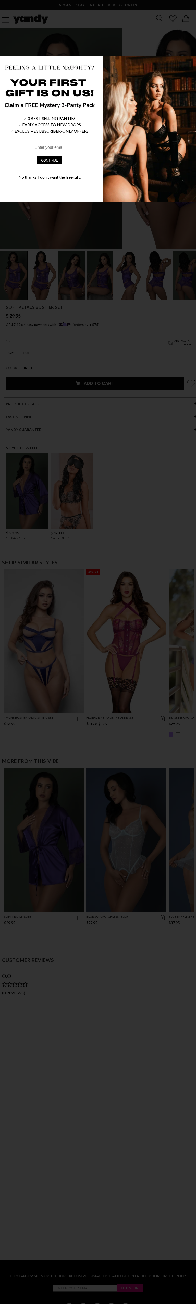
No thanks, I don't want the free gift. (49, 177)
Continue (49, 160)
